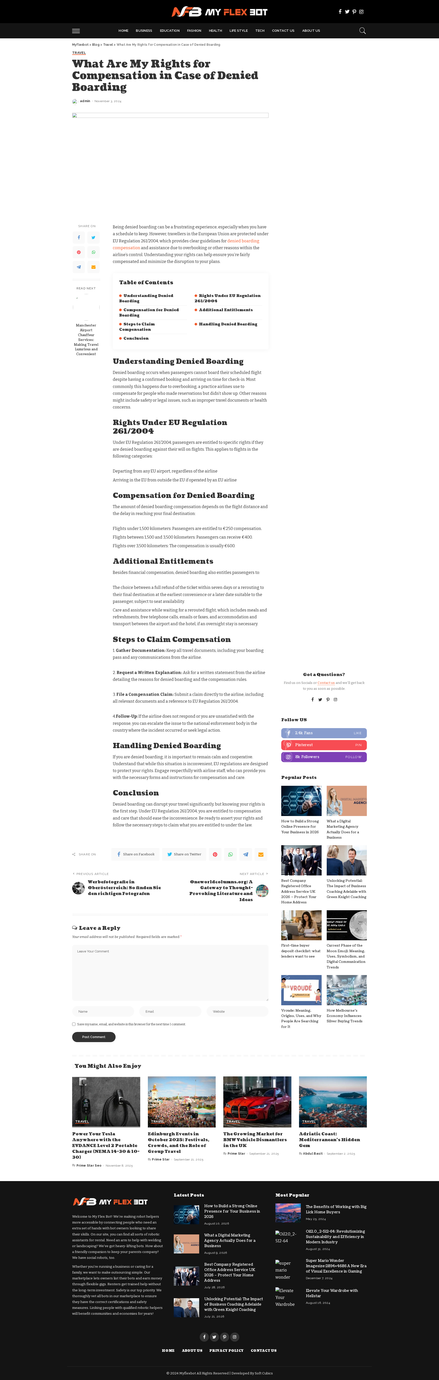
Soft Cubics (264, 1373)
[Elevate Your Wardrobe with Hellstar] (288, 1296)
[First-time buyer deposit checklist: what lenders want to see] (301, 925)
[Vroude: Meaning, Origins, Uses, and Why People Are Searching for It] (301, 990)
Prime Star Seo (89, 1165)
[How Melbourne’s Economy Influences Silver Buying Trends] (347, 990)
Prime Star (160, 1159)
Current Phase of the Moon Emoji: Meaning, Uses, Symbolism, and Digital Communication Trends (346, 956)
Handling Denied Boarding (228, 324)
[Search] (363, 30)
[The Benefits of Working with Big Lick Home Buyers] (288, 1212)
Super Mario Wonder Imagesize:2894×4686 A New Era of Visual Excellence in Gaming (336, 1266)
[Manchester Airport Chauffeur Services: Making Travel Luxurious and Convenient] (86, 307)
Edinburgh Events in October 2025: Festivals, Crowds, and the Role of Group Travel (178, 1143)
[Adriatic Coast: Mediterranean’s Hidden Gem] (333, 1101)
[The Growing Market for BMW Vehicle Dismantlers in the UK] (257, 1101)
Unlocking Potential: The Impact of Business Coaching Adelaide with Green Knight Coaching (233, 1304)
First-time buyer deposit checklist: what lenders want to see (301, 951)
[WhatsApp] (93, 252)
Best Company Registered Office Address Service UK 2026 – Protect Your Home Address (299, 892)
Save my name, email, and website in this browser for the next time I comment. (131, 1024)
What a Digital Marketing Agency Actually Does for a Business (230, 1240)
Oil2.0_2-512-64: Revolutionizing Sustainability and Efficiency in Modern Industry (335, 1237)
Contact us (326, 683)
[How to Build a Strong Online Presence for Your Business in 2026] (301, 801)
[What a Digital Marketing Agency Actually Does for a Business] (347, 801)
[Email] (93, 267)
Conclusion (136, 338)
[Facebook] (340, 11)
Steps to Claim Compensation (137, 327)
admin (85, 101)
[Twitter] (347, 11)
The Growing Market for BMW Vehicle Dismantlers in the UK (255, 1140)
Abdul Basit (313, 1153)
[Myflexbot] (219, 11)
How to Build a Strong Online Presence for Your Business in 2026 (300, 827)
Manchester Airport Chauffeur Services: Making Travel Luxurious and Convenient (86, 339)
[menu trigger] (78, 30)
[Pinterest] (354, 11)
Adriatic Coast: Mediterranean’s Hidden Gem (329, 1140)
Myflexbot (188, 1373)
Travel (79, 53)
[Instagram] (361, 11)
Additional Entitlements (226, 310)
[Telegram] (79, 267)
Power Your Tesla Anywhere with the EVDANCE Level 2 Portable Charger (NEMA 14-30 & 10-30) (105, 1146)
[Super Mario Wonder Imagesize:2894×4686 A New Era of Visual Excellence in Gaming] (288, 1269)
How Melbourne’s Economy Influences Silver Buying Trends (345, 1016)
